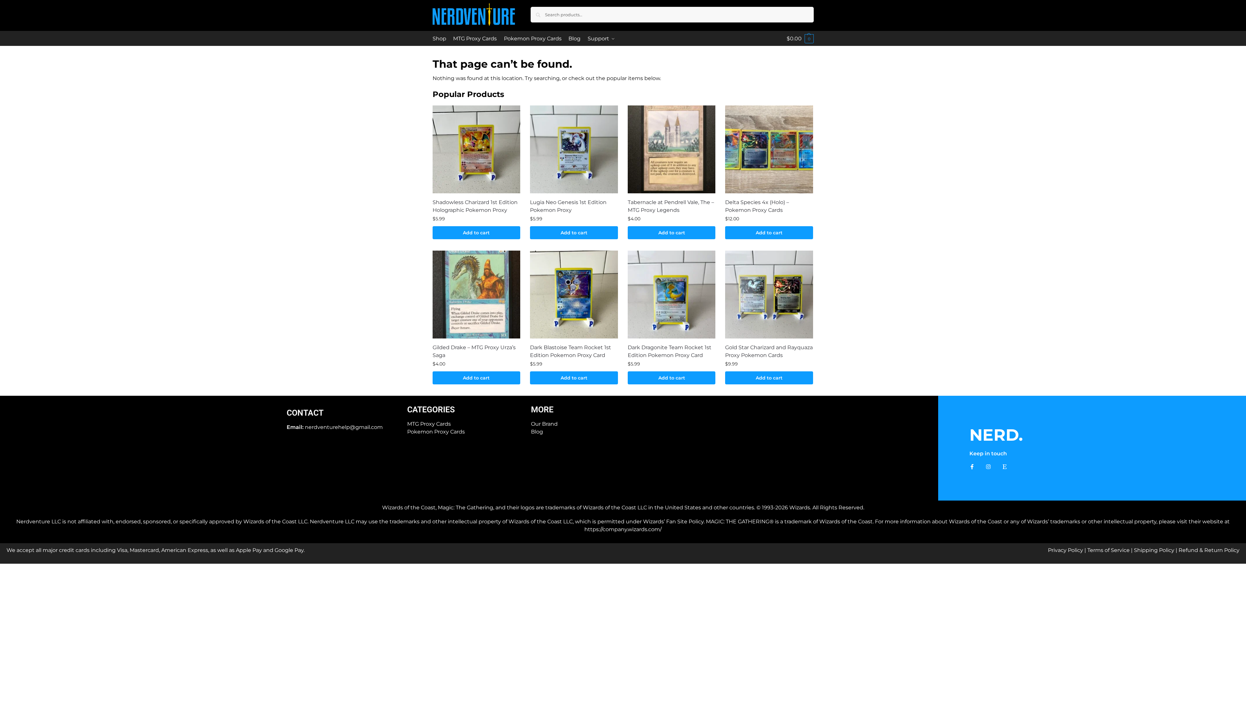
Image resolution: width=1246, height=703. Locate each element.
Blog (537, 432)
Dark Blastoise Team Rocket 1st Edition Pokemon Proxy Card (570, 351)
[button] (800, 38)
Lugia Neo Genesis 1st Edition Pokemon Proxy (568, 206)
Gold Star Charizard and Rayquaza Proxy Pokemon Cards (769, 351)
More (542, 409)
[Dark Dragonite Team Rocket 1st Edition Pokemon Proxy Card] (672, 294)
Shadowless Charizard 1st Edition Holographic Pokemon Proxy (475, 206)
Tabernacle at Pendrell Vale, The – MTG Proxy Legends (671, 206)
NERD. (996, 435)
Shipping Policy (1154, 550)
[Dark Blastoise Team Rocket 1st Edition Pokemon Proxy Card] (574, 294)
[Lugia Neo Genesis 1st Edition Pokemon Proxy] (574, 149)
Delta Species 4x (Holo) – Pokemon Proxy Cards (757, 206)
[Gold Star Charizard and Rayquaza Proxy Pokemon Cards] (769, 294)
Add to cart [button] (476, 233)
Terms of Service (1108, 550)
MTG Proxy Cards (429, 424)
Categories (431, 409)
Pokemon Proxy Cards (436, 432)
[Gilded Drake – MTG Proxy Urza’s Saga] (477, 294)
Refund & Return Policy (1209, 550)
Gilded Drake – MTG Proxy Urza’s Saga (474, 351)
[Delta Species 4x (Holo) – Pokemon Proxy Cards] (769, 149)
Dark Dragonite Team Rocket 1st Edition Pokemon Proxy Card (669, 351)
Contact (305, 413)
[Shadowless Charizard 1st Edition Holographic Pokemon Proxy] (477, 149)
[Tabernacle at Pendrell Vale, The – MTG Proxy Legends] (672, 149)
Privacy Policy (1065, 550)
